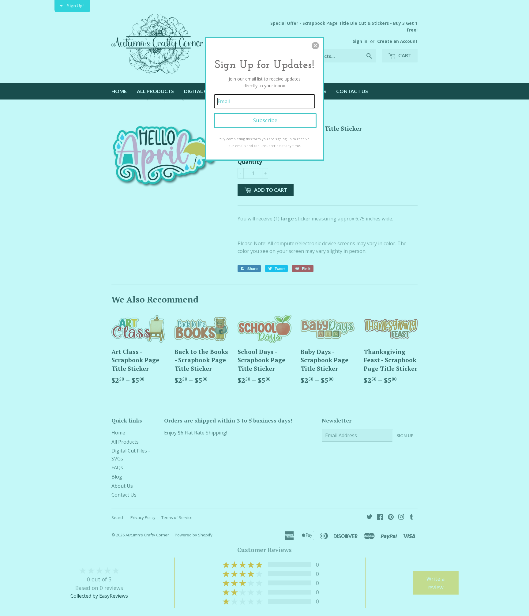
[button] (315, 45)
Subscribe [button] (265, 120)
